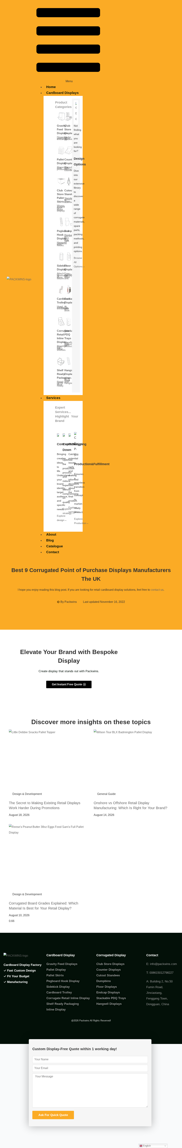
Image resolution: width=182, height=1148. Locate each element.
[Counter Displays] (68, 150)
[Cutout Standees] (68, 181)
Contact (52, 552)
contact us (157, 589)
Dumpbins (70, 230)
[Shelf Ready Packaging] (61, 361)
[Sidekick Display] (61, 256)
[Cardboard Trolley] (61, 289)
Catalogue (54, 546)
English (146, 1145)
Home (51, 87)
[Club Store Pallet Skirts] (61, 181)
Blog (50, 540)
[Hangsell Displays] (68, 361)
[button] (68, 44)
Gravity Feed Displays (62, 129)
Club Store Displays (69, 129)
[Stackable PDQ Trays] (68, 321)
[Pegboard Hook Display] (61, 221)
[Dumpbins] (68, 221)
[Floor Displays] (68, 256)
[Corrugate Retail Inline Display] (61, 321)
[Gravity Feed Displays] (61, 116)
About (51, 534)
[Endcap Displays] (68, 289)
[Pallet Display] (61, 150)
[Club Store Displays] (68, 116)
